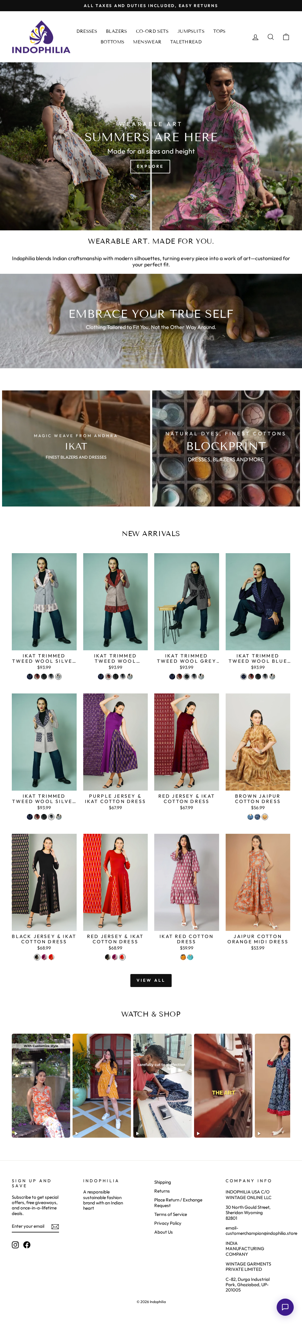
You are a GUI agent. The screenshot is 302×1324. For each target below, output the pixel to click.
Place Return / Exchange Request (178, 1202)
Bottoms (112, 42)
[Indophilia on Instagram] (15, 1244)
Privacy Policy (167, 1223)
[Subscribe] (55, 1226)
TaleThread (185, 42)
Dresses (86, 31)
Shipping (162, 1182)
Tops (219, 31)
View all (151, 980)
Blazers (116, 31)
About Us (163, 1232)
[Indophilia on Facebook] (26, 1244)
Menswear (147, 42)
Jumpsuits (191, 31)
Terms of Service (170, 1214)
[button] (285, 1307)
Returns (162, 1191)
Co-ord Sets (152, 31)
